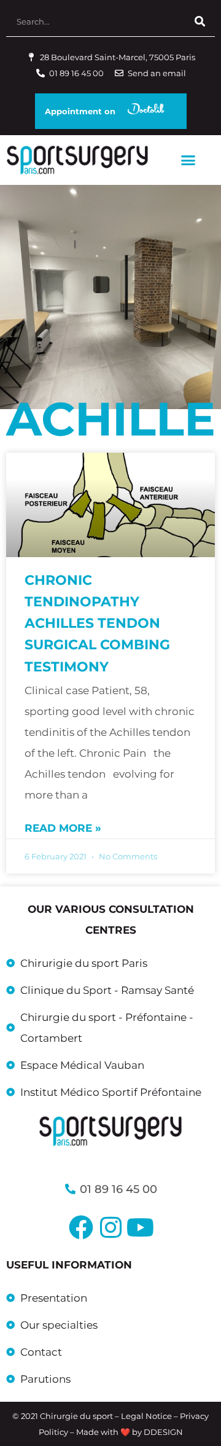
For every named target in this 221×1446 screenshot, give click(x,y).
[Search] (199, 21)
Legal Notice (146, 1416)
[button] (188, 160)
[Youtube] (140, 1227)
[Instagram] (110, 1227)
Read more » (63, 828)
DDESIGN (163, 1432)
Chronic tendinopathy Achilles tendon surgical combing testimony (97, 623)
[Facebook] (81, 1227)
